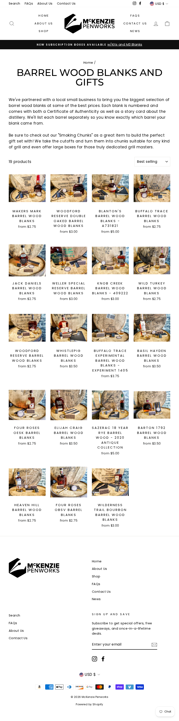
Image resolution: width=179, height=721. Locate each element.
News (135, 31)
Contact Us (66, 3)
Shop (44, 31)
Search (14, 3)
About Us (44, 3)
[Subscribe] (154, 644)
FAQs (29, 3)
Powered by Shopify (89, 704)
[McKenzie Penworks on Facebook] (103, 658)
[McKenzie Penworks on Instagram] (94, 658)
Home (43, 16)
